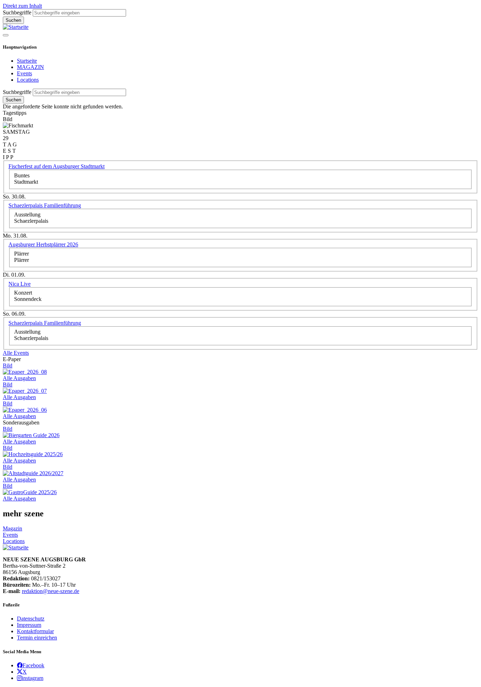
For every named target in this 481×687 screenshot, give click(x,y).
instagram (32, 678)
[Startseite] (16, 27)
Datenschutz (30, 619)
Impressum (29, 625)
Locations (28, 80)
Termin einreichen (37, 638)
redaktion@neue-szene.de (50, 591)
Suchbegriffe (17, 12)
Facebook (33, 665)
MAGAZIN (30, 67)
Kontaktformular (35, 631)
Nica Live (19, 284)
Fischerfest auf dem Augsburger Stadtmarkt (56, 166)
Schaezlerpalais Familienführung (44, 205)
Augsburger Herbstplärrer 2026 (43, 244)
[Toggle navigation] (5, 35)
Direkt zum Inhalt (22, 6)
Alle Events (16, 353)
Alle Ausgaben (19, 378)
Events (24, 73)
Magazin (12, 528)
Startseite (27, 61)
